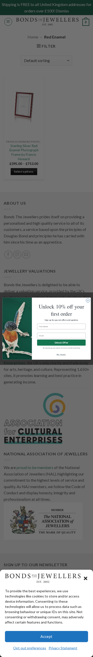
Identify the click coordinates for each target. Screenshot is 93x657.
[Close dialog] (88, 300)
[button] (85, 578)
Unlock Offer (61, 342)
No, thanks (61, 354)
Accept (46, 636)
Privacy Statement (63, 648)
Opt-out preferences (29, 648)
